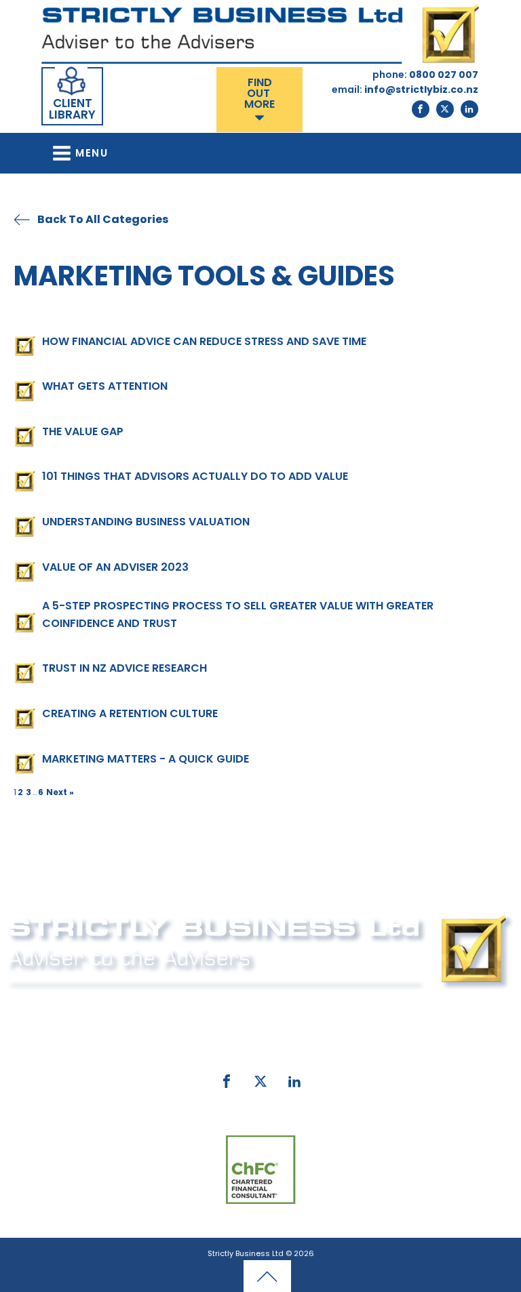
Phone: (211, 1007)
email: (183, 1043)
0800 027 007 (283, 1007)
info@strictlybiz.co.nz (281, 1043)
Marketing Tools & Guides (204, 276)
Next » (60, 792)
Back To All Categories (102, 219)
